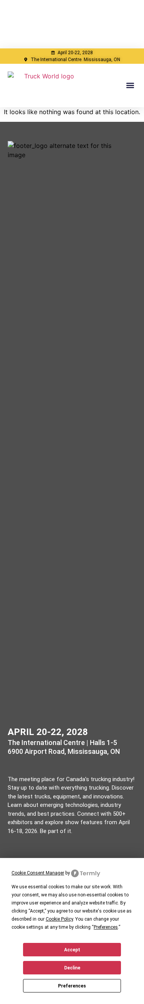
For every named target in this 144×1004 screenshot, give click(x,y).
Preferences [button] (106, 927)
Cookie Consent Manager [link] (38, 873)
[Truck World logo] (46, 85)
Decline (72, 968)
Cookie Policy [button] (59, 919)
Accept (72, 950)
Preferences (72, 986)
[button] (130, 85)
